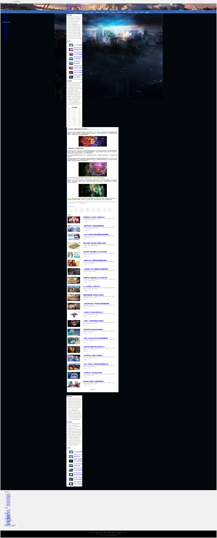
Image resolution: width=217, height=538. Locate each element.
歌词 (74, 125)
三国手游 (98, 132)
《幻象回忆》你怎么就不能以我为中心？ (93, 312)
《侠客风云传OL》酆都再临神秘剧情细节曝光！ (95, 260)
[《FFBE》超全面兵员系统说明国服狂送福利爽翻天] (74, 237)
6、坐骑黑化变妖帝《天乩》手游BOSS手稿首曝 (74, 405)
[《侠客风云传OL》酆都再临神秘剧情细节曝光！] (74, 263)
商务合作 (8, 522)
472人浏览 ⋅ (85, 359)
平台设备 (6, 37)
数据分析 (8, 504)
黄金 (79, 114)
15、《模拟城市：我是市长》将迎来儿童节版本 (74, 38)
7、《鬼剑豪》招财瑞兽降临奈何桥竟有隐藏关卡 (74, 432)
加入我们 (8, 524)
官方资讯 (8, 493)
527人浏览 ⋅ (85, 290)
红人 (69, 123)
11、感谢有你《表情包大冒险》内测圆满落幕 (74, 97)
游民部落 (2, 3)
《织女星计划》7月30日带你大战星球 (92, 372)
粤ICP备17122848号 (113, 535)
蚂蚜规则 (8, 505)
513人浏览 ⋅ (85, 316)
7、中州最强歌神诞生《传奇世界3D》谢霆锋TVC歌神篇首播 (74, 91)
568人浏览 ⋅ (85, 368)
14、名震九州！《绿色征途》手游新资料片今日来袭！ (74, 36)
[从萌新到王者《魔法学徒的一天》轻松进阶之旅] (74, 280)
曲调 (79, 118)
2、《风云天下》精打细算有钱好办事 (72, 425)
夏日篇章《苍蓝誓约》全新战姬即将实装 (93, 381)
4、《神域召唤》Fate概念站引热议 (72, 428)
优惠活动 (8, 513)
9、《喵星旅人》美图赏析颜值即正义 (72, 410)
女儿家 (10, 3)
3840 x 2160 (9, 525)
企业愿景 (105, 532)
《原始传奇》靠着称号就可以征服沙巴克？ (94, 346)
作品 (69, 116)
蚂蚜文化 (96, 532)
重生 (74, 114)
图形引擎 (6, 17)
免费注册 (18, 1)
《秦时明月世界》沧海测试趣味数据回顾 (93, 225)
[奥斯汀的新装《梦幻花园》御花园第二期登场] (74, 245)
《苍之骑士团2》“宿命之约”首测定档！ (93, 355)
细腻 (69, 125)
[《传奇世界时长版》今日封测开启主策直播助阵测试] (74, 306)
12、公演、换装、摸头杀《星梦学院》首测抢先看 (74, 440)
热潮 (79, 125)
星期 (69, 114)
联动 (74, 116)
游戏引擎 (6, 29)
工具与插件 (7, 33)
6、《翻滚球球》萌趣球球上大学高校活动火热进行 (74, 431)
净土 (74, 109)
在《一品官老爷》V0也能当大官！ (92, 286)
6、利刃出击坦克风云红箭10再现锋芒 (72, 90)
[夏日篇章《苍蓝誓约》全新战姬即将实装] (74, 384)
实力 (69, 112)
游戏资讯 (6, 39)
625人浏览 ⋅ (85, 264)
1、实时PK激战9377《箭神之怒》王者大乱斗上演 (74, 398)
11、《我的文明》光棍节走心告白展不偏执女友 (74, 413)
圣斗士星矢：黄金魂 (69, 118)
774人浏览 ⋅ (85, 307)
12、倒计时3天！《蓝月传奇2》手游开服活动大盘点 (74, 33)
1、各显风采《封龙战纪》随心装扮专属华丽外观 (74, 82)
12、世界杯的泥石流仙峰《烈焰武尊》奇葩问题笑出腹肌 (74, 99)
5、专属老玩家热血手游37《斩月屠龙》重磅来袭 (74, 88)
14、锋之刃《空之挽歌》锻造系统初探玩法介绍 (74, 102)
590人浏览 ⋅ (85, 299)
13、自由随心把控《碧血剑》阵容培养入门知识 (74, 416)
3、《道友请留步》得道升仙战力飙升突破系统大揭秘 (74, 426)
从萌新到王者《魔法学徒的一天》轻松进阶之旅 (95, 277)
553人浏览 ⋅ (85, 238)
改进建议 (8, 520)
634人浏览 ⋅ (85, 273)
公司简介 (92, 532)
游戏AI (6, 31)
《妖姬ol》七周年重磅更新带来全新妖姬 (93, 320)
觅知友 (6, 3)
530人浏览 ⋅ (85, 247)
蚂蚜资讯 (8, 514)
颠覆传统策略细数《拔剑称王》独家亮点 (93, 295)
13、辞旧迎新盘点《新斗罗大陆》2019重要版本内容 (74, 35)
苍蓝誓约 (69, 109)
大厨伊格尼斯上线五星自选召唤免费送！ (93, 329)
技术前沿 (6, 24)
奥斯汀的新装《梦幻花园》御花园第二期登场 (94, 243)
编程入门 (6, 14)
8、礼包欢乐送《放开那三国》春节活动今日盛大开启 (74, 434)
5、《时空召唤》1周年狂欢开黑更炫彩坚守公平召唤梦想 (74, 404)
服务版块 (8, 502)
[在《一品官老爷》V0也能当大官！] (74, 289)
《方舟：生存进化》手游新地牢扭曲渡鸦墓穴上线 (95, 364)
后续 (74, 123)
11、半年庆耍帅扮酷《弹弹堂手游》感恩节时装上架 (74, 438)
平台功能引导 (9, 520)
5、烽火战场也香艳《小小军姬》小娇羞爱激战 (74, 429)
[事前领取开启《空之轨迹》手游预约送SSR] (74, 219)
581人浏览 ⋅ (85, 351)
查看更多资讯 (92, 389)
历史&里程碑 (119, 532)
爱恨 (74, 121)
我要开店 (8, 498)
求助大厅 (8, 511)
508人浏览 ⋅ (85, 221)
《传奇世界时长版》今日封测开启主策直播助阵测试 (96, 303)
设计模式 (6, 15)
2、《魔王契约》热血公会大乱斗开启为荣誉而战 (74, 399)
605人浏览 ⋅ (85, 385)
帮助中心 (4, 6)
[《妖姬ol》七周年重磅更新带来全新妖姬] (74, 323)
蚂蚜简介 (8, 497)
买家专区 (4, 7)
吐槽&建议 (9, 496)
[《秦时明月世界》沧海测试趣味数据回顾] (74, 228)
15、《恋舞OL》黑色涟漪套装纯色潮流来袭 (73, 419)
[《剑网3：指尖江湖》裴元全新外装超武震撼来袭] (74, 340)
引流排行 (8, 503)
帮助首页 (8, 515)
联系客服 (12, 7)
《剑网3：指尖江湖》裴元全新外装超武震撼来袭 (95, 338)
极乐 (79, 109)
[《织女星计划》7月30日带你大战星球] (74, 375)
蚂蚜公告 (8, 495)
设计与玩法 (7, 35)
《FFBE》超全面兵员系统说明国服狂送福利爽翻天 (96, 234)
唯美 (79, 121)
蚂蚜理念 (109, 532)
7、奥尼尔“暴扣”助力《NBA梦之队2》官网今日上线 (74, 407)
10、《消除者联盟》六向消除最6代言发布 (73, 437)
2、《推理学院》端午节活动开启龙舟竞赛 (73, 84)
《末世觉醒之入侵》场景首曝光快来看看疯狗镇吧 (95, 269)
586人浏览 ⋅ (85, 333)
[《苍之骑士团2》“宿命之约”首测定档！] (74, 358)
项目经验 (6, 34)
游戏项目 (6, 21)
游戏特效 (6, 30)
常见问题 (8, 516)
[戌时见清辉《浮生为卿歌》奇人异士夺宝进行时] (74, 254)
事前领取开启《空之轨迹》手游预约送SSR (94, 217)
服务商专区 (8, 7)
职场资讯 (6, 36)
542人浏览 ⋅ (85, 325)
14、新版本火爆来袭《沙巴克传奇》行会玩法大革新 (74, 443)
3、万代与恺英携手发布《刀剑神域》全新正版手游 (74, 85)
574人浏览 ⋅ (85, 230)
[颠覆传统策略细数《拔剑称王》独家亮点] (74, 297)
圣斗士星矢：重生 (75, 118)
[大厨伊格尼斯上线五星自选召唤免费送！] (74, 332)
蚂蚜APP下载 (114, 532)
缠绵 (69, 121)
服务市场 (8, 509)
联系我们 (8, 523)
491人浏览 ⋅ (85, 342)
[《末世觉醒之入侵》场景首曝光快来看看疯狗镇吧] (74, 271)
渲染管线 (6, 18)
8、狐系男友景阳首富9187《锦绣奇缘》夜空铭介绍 (74, 93)
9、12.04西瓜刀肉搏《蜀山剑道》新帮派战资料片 (74, 435)
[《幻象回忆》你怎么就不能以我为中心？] (74, 314)
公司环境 (100, 532)
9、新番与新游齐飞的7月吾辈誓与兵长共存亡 (74, 94)
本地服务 (8, 512)
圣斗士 (80, 116)
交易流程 (8, 499)
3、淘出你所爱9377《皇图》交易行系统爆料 (73, 401)
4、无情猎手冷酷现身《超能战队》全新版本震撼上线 (74, 87)
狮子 (74, 112)
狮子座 (80, 112)
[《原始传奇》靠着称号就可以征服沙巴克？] (74, 349)
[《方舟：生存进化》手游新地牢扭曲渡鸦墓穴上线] (74, 366)
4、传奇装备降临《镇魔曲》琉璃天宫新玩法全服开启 (74, 402)
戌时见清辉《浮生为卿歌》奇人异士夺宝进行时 (95, 251)
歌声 (79, 123)
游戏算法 (6, 16)
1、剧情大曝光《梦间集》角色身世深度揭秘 (73, 423)
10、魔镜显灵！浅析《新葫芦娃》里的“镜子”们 (74, 96)
